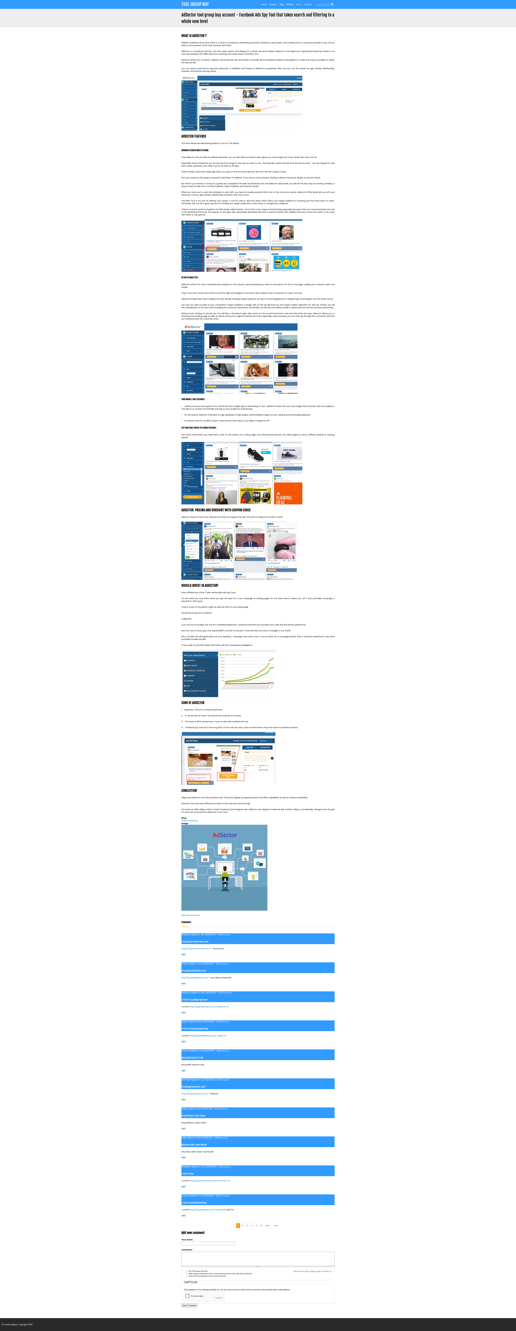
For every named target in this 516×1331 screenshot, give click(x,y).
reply (183, 954)
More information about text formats (311, 1271)
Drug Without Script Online (193, 1115)
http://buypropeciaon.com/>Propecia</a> (209, 1006)
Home (264, 4)
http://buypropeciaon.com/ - (194, 1086)
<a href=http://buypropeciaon (194, 999)
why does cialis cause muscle (194, 1144)
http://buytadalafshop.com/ (194, 977)
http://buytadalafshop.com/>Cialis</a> (208, 1035)
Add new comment (190, 915)
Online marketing (189, 820)
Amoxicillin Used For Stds (192, 1057)
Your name (187, 1239)
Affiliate (290, 4)
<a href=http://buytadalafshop (194, 1028)
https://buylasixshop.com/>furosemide (207, 1209)
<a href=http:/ (187, 1173)
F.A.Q (298, 4)
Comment (187, 1249)
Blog (282, 4)
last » (276, 1225)
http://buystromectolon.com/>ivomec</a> (209, 1180)
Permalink (226, 935)
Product (273, 4)
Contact (307, 4)
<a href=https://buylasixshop (194, 1202)
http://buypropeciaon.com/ (194, 1093)
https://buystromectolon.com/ (194, 941)
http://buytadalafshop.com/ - (194, 970)
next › (267, 1225)
